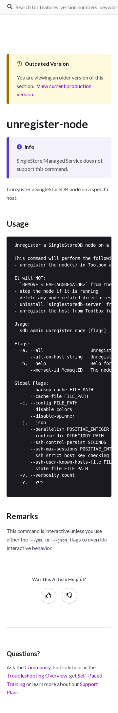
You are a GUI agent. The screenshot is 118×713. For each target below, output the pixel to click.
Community (37, 667)
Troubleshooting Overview (37, 675)
